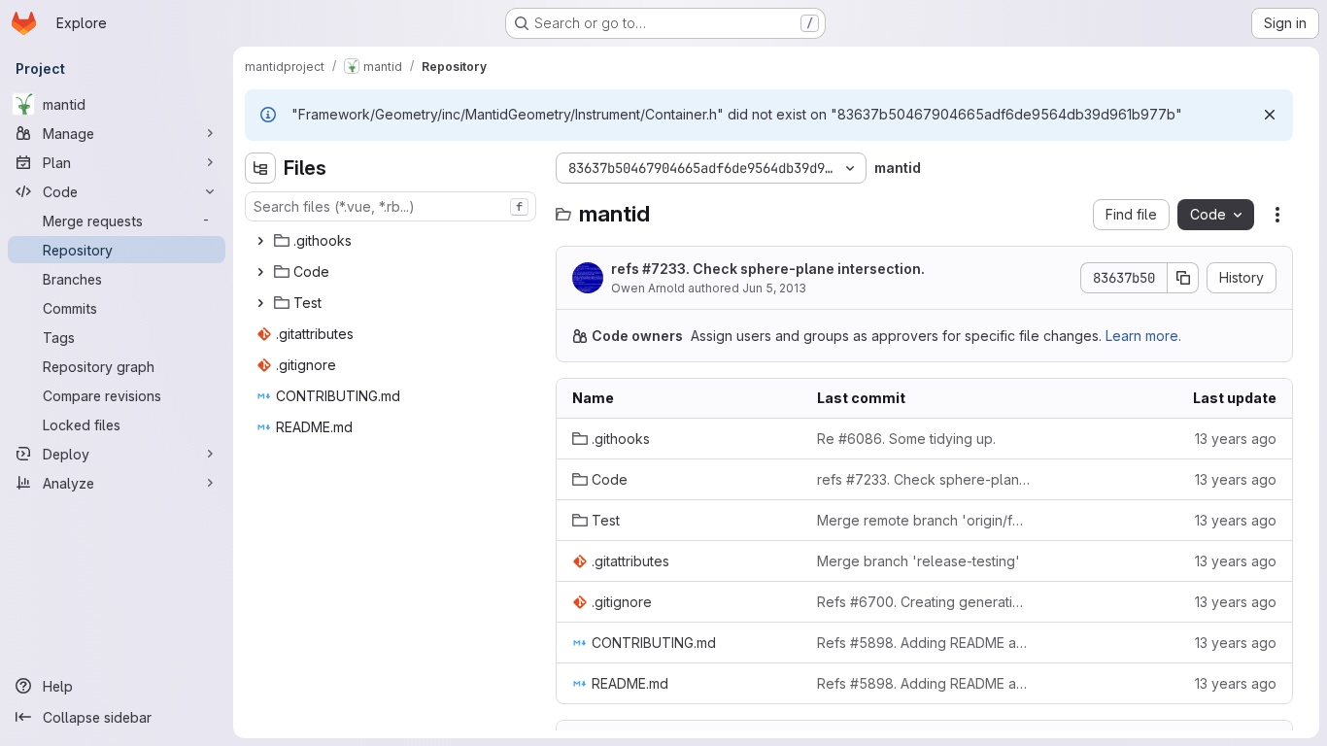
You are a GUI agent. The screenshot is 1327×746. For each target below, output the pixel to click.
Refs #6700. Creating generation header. (924, 601)
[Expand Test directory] (260, 303)
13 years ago (1235, 438)
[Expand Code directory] (260, 272)
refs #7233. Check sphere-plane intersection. (768, 268)
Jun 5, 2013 (774, 288)
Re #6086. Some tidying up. (906, 438)
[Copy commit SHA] (1183, 277)
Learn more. (1143, 335)
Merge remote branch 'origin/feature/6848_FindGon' (924, 520)
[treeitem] (392, 240)
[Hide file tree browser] (260, 168)
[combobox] (390, 206)
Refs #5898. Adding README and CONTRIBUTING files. (924, 642)
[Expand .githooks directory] (260, 241)
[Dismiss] (1269, 114)
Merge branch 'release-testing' (918, 561)
